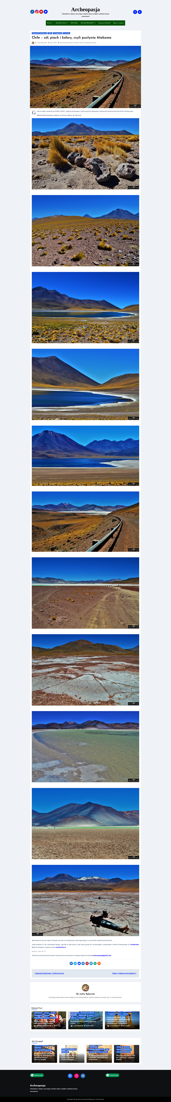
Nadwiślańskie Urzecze (41, 1018)
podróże (93, 43)
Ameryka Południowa (39, 33)
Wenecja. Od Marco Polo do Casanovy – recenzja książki (125, 1057)
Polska (53, 1018)
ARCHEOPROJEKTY (88, 23)
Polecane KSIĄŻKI (104, 23)
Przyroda (66, 33)
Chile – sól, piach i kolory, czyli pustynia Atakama (71, 38)
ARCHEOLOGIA (61, 23)
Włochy (127, 1052)
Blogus (91, 1099)
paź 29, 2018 (90, 1026)
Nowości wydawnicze (41, 1045)
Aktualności (38, 1013)
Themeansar (100, 1099)
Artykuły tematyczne (96, 1049)
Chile (49, 33)
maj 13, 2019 (53, 1026)
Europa (46, 1013)
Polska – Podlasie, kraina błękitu (123, 973)
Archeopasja (85, 9)
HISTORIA (74, 23)
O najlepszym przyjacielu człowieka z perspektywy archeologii (98, 1057)
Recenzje (38, 1047)
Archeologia (112, 1011)
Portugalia (82, 1018)
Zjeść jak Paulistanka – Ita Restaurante (50, 973)
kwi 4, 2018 (125, 1026)
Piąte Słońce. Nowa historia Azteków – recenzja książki (69, 1057)
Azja (119, 1011)
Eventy (53, 1013)
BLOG (49, 23)
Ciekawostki (83, 1015)
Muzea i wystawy (118, 23)
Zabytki (125, 1014)
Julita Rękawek (42, 43)
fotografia (87, 43)
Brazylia (74, 1015)
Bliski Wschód (127, 1011)
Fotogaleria (57, 33)
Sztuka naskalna (101, 1052)
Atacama (76, 43)
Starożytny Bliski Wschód (43, 1050)
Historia (46, 1015)
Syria (119, 1014)
